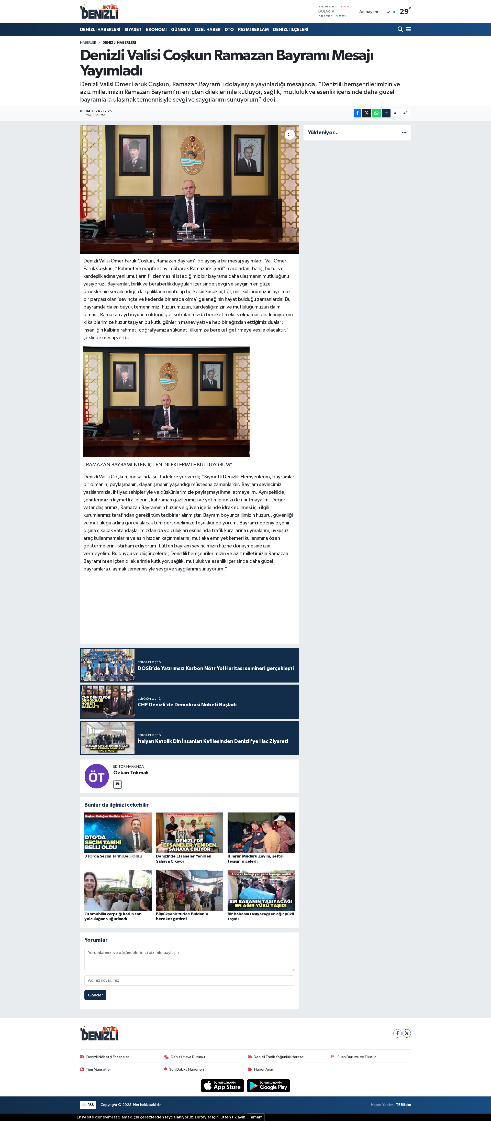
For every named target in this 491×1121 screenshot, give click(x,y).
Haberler (88, 43)
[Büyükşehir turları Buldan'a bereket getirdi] (189, 890)
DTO (229, 29)
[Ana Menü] (407, 29)
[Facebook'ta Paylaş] (357, 113)
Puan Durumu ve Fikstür (357, 1057)
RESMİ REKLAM (253, 29)
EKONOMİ (156, 29)
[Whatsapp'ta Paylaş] (376, 113)
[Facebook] (397, 1033)
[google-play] (268, 1085)
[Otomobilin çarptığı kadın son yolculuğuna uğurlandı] (118, 890)
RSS (90, 1105)
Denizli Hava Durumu (188, 1057)
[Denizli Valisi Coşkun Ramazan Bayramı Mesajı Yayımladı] (189, 189)
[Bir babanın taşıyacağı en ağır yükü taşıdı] (261, 890)
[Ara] (401, 29)
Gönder (95, 995)
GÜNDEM (180, 29)
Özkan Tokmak (131, 772)
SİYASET (133, 29)
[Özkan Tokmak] (96, 776)
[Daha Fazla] (386, 113)
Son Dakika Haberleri (186, 1069)
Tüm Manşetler (98, 1069)
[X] (407, 1033)
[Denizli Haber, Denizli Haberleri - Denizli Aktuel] (99, 11)
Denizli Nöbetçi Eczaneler (107, 1057)
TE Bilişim (403, 1105)
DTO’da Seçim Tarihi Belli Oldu (113, 856)
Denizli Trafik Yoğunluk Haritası (279, 1057)
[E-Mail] (117, 784)
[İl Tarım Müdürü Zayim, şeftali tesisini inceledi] (261, 832)
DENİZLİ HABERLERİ (100, 29)
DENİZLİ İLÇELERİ (290, 29)
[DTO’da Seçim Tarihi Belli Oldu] (118, 832)
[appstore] (223, 1085)
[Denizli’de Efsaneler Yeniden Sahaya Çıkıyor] (189, 832)
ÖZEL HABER (207, 29)
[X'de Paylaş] (366, 113)
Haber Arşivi (264, 1069)
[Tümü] (404, 132)
